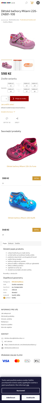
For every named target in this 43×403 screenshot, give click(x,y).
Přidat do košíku (20, 98)
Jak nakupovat (6, 313)
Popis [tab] (5, 243)
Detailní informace (7, 112)
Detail (36, 178)
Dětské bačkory (17, 282)
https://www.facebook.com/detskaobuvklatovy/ (20, 345)
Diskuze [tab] (10, 243)
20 (3, 235)
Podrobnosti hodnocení (28, 20)
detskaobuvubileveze (11, 348)
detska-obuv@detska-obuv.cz (14, 338)
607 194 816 (8, 341)
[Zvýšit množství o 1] (9, 97)
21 (3, 183)
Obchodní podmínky (7, 316)
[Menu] (38, 3)
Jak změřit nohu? (7, 104)
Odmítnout (10, 397)
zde (27, 385)
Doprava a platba (6, 325)
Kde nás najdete (6, 327)
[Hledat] (26, 3)
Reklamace (4, 322)
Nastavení (21, 390)
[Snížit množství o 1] (9, 100)
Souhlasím (30, 397)
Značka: (7, 22)
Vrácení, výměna (6, 319)
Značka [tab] (17, 243)
